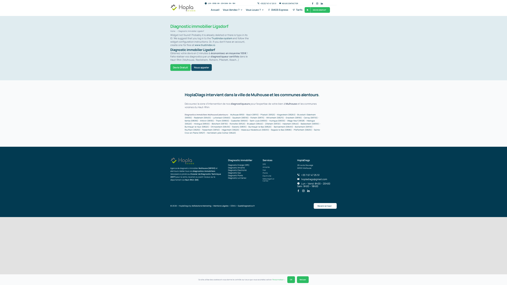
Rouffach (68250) (192, 130)
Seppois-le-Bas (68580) (281, 130)
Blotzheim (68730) (220, 123)
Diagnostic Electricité (237, 170)
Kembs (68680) (191, 120)
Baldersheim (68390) (310, 123)
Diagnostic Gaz (234, 173)
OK (291, 279)
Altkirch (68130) (207, 120)
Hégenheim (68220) (230, 130)
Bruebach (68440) (255, 123)
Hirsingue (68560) (202, 123)
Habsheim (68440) (291, 123)
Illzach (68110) (252, 114)
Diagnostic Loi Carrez (237, 178)
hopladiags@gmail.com (314, 179)
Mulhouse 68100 (237, 114)
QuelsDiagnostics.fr (246, 206)
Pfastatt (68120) (267, 114)
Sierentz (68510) (239, 126)
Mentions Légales (220, 206)
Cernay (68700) (311, 117)
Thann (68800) (222, 120)
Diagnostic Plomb (235, 175)
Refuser (303, 279)
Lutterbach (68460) (222, 117)
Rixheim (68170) (257, 117)
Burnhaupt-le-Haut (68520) (197, 126)
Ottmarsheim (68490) (220, 126)
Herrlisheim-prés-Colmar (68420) (221, 133)
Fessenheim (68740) (211, 130)
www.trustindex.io (205, 45)
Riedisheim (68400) (202, 117)
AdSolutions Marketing (201, 206)
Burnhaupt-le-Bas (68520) (260, 126)
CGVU (233, 206)
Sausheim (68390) (240, 117)
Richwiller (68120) (237, 123)
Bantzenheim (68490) (283, 126)
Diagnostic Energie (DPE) (238, 165)
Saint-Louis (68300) (258, 120)
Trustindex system (222, 38)
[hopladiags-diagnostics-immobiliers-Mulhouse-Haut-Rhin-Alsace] (182, 5)
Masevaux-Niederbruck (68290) (255, 130)
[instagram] (317, 3)
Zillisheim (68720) (273, 123)
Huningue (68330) (277, 120)
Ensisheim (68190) (294, 117)
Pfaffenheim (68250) (303, 130)
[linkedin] (322, 3)
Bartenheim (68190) (304, 126)
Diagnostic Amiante (236, 167)
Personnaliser (278, 279)
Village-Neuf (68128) (296, 120)
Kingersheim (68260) (286, 114)
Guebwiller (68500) (239, 120)
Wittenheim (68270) (275, 117)
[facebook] (313, 3)
